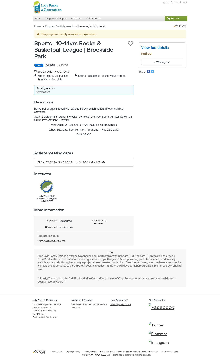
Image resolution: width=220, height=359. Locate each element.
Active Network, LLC (98, 355)
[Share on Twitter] (152, 72)
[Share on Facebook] (148, 72)
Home (37, 26)
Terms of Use (152, 352)
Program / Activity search (59, 26)
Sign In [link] (165, 2)
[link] (46, 186)
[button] (130, 43)
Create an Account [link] (179, 2)
